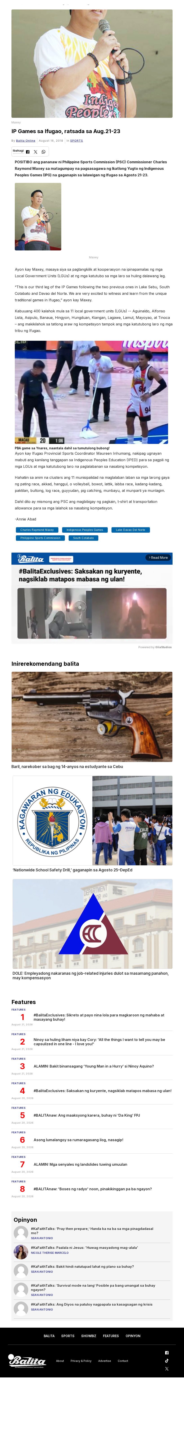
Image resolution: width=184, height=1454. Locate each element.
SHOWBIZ (88, 1336)
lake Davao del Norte (130, 530)
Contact (123, 1361)
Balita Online (25, 140)
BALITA (49, 1336)
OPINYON (133, 1336)
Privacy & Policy (81, 1361)
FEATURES (111, 1336)
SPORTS (76, 140)
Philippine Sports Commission (40, 538)
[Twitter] (35, 152)
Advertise (104, 1361)
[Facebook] (27, 152)
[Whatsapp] (43, 152)
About (60, 1361)
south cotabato (83, 538)
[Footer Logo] (27, 1361)
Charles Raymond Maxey (37, 530)
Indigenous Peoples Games (85, 530)
